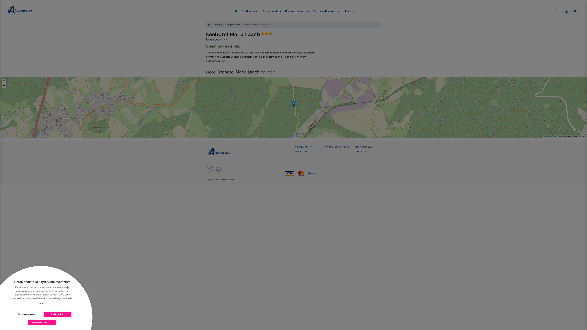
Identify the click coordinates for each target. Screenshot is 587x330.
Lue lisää (42, 303)
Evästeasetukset (26, 314)
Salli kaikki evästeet (42, 323)
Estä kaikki (57, 314)
